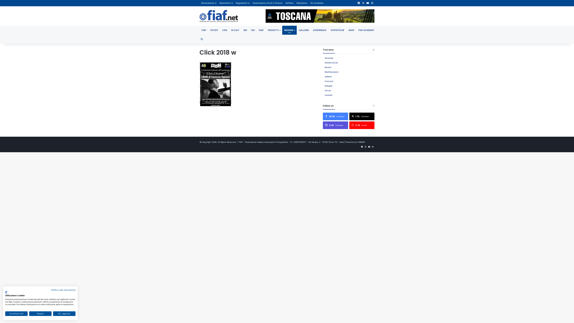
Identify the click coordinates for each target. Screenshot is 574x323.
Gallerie (304, 30)
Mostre (328, 67)
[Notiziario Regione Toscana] (219, 16)
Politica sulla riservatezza (63, 290)
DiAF (261, 30)
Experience (319, 30)
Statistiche (337, 30)
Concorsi (329, 81)
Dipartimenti (225, 3)
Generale (329, 58)
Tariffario (289, 3)
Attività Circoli (331, 62)
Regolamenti (241, 3)
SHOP (351, 30)
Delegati (328, 86)
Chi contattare (316, 3)
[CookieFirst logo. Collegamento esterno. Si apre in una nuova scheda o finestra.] (6, 292)
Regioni (288, 30)
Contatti (328, 95)
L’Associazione (207, 3)
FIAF (204, 30)
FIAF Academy (366, 30)
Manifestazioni (331, 72)
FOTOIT (214, 30)
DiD (245, 30)
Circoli (328, 90)
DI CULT (235, 30)
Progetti (273, 30)
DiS (253, 30)
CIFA (224, 30)
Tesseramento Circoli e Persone (267, 3)
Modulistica (302, 3)
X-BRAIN (361, 142)
